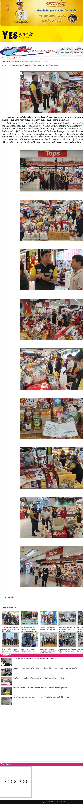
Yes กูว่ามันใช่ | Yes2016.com (60, 802)
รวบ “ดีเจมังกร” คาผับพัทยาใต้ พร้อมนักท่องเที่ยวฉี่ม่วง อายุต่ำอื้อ (37, 659)
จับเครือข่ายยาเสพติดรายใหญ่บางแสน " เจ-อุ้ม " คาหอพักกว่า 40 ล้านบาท (40, 678)
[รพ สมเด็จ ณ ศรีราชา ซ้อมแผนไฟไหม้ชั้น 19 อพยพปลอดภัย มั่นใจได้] (67, 647)
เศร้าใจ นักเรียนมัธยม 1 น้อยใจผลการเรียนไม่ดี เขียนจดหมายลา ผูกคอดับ (40, 688)
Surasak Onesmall (15, 61)
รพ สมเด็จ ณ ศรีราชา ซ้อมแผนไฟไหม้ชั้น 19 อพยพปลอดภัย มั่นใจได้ (67, 651)
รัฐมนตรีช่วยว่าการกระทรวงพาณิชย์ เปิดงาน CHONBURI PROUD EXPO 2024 (48, 651)
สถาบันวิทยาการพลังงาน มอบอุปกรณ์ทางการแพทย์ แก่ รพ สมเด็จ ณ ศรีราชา (66, 629)
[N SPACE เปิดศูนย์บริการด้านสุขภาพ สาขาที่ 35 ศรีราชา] (49, 625)
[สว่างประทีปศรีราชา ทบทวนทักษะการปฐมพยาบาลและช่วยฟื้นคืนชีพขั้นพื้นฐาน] (11, 625)
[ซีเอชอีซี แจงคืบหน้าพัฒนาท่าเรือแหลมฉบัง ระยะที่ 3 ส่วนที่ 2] (11, 647)
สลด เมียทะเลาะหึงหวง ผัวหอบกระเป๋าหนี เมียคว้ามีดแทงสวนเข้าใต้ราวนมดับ (41, 697)
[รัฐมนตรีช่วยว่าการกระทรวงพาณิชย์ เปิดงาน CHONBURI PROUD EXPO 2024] (49, 647)
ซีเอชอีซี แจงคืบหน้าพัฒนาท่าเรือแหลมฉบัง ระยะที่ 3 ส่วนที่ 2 (10, 651)
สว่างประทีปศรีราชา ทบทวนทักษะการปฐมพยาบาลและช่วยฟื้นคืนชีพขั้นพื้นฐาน (10, 629)
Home (4, 58)
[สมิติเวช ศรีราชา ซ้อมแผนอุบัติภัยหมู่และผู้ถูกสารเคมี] (30, 647)
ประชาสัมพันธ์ (11, 58)
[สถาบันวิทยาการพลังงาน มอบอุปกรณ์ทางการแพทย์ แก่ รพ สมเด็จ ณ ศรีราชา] (67, 625)
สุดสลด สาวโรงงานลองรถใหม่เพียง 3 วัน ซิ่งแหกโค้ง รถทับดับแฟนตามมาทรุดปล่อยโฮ (45, 668)
